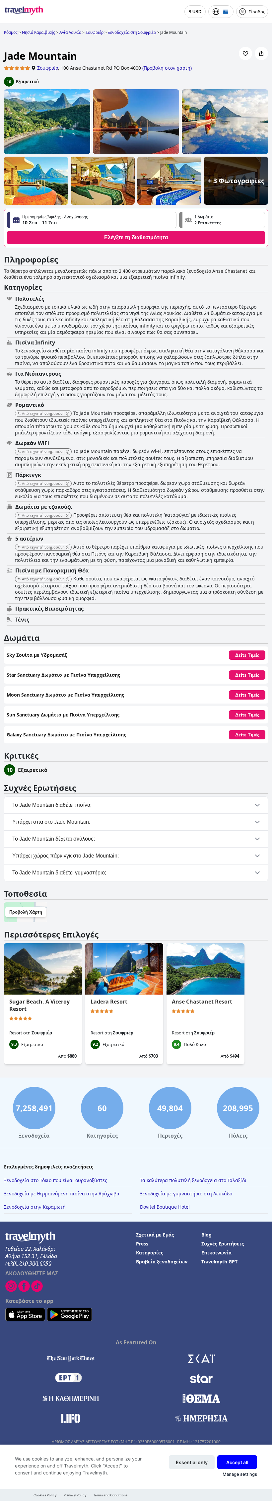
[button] (222, 220)
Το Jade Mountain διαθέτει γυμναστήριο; (59, 872)
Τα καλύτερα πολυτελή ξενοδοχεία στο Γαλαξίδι (193, 1180)
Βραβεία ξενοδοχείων (161, 1261)
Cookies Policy (45, 1495)
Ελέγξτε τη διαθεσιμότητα (136, 237)
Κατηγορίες (149, 1252)
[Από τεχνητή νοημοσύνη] (67, 413)
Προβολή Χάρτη (25, 912)
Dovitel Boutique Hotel (165, 1207)
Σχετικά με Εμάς (155, 1235)
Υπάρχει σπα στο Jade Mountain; (51, 822)
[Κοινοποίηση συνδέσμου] (261, 53)
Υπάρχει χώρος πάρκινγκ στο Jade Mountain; (65, 856)
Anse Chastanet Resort (202, 1001)
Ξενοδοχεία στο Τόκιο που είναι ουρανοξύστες (55, 1180)
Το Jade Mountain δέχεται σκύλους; (53, 839)
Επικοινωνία (216, 1252)
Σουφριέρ (47, 68)
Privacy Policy (75, 1495)
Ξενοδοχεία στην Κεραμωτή (35, 1207)
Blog (206, 1235)
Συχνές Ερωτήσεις (222, 1243)
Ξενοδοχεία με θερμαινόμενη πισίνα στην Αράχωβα (61, 1193)
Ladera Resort (109, 1001)
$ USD (195, 11)
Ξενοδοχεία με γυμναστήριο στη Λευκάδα (186, 1193)
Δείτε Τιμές (247, 655)
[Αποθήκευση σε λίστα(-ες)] (245, 53)
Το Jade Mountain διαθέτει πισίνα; (52, 805)
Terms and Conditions (110, 1495)
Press (142, 1243)
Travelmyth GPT (219, 1261)
